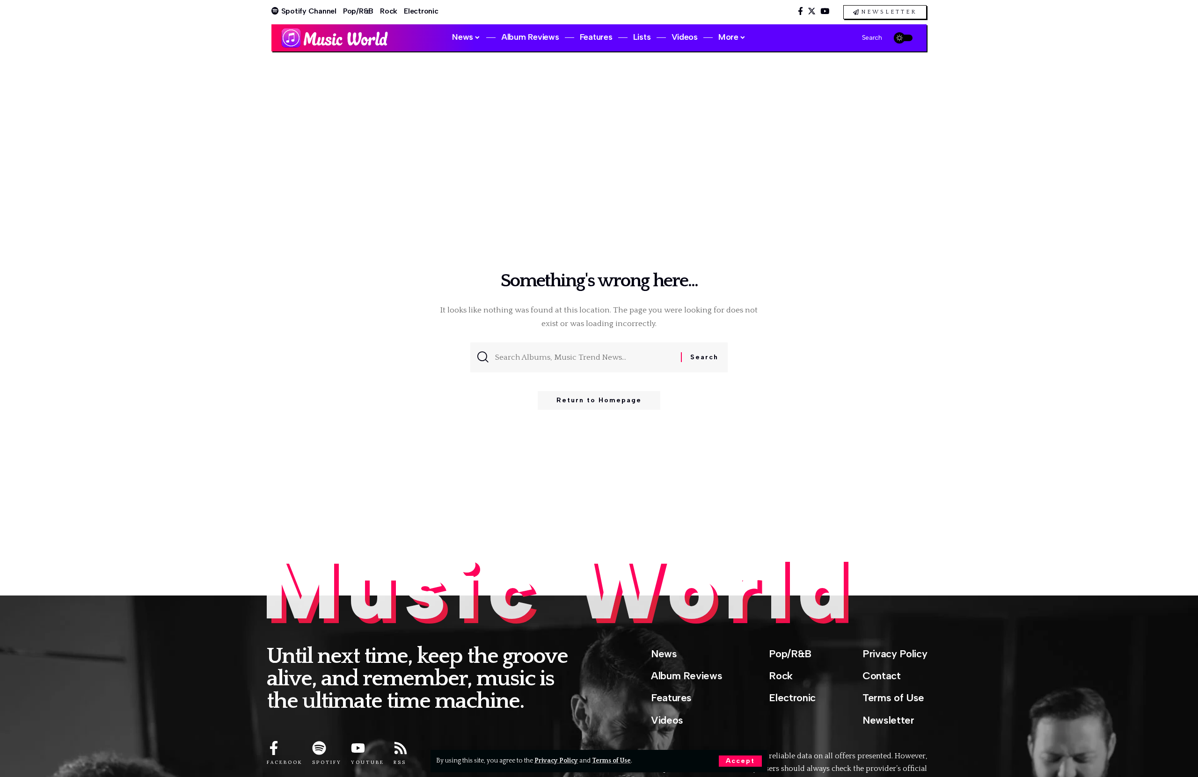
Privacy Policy (556, 760)
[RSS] (401, 748)
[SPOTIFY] (319, 748)
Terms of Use (611, 760)
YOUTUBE (367, 762)
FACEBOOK (285, 762)
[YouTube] (825, 11)
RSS (400, 762)
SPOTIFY (327, 762)
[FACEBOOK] (274, 748)
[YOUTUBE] (358, 748)
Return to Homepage (599, 400)
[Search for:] (584, 357)
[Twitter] (811, 11)
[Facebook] (800, 11)
